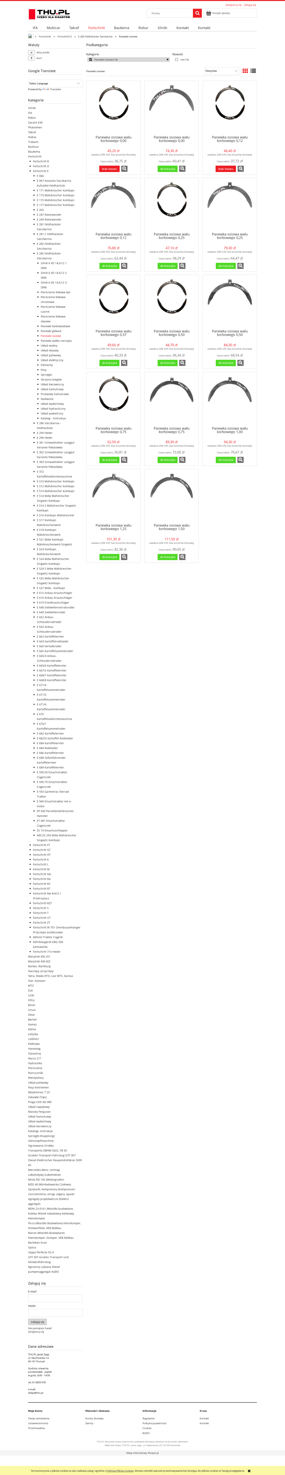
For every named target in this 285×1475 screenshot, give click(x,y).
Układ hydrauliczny (53, 408)
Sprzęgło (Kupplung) (41, 1136)
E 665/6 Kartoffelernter (51, 665)
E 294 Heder (45, 433)
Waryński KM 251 (39, 956)
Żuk (30, 990)
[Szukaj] (197, 13)
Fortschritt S (41, 908)
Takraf (32, 132)
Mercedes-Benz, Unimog (44, 1170)
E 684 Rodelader (47, 748)
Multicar (33, 147)
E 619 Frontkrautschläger (53, 602)
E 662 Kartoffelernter (50, 636)
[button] (124, 169)
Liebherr (33, 1039)
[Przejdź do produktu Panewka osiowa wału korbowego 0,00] (113, 107)
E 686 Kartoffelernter (50, 753)
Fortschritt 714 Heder (46, 951)
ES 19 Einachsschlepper (52, 830)
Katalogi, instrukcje (40, 1131)
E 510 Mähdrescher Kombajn (55, 481)
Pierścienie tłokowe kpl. (56, 292)
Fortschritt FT (41, 845)
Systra (32, 1247)
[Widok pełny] (253, 70)
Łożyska (33, 1034)
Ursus (32, 1010)
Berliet (32, 1019)
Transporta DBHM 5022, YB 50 (47, 1150)
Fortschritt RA (42, 879)
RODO (146, 1433)
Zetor (31, 1014)
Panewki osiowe (51, 336)
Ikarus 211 (34, 1058)
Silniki (32, 108)
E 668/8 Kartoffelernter (51, 680)
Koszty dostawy (94, 1418)
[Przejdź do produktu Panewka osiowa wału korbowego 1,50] (171, 495)
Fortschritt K (41, 859)
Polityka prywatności (154, 1423)
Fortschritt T (41, 913)
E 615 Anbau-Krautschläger (54, 593)
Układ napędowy (39, 1107)
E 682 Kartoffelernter (50, 733)
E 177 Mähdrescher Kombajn (55, 205)
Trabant (33, 142)
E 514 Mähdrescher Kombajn (55, 491)
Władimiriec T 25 (39, 1092)
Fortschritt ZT (41, 922)
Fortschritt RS (41, 884)
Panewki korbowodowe (55, 326)
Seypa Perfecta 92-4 (41, 1252)
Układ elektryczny (52, 360)
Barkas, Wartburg (39, 966)
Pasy (44, 370)
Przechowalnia (36, 1428)
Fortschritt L (40, 864)
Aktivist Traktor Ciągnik (48, 937)
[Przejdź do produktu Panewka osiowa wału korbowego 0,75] (113, 399)
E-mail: (32, 1291)
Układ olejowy (50, 350)
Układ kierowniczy (52, 384)
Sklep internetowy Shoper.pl (142, 1453)
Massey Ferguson (39, 1111)
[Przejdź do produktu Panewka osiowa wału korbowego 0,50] (171, 301)
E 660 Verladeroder (49, 646)
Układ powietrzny (52, 413)
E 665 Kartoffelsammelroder (55, 651)
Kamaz (32, 1024)
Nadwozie (47, 399)
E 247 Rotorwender (49, 214)
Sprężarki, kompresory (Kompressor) (51, 1189)
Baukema (34, 151)
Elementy (47, 365)
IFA (30, 113)
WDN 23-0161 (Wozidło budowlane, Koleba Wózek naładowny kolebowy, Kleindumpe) (51, 1213)
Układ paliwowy (51, 355)
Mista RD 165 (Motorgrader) (46, 1179)
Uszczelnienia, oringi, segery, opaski (51, 1194)
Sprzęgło (46, 374)
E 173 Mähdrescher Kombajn (55, 195)
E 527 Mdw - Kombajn (51, 588)
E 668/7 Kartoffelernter (51, 675)
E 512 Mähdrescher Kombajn (55, 486)
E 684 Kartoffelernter (50, 743)
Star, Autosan (36, 981)
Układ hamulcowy (52, 389)
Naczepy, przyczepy (41, 971)
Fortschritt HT (42, 854)
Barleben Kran (37, 1242)
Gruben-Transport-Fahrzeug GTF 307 (52, 1155)
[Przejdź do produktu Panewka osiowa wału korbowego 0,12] (229, 107)
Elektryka (34, 1044)
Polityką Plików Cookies (120, 1470)
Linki (31, 995)
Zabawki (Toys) (37, 1097)
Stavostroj (34, 1053)
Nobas (32, 137)
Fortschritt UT (42, 918)
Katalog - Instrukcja (53, 418)
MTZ (31, 985)
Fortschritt (34, 156)
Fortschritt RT (41, 888)
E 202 (40, 210)
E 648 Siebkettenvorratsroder (56, 607)
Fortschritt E (41, 171)
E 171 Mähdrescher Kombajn (55, 190)
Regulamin (148, 1418)
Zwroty (89, 1423)
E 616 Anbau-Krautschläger (54, 598)
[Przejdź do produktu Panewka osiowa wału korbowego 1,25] (113, 495)
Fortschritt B (41, 161)
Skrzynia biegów (51, 379)
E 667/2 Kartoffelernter (51, 670)
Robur (32, 117)
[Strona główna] (49, 13)
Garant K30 (35, 122)
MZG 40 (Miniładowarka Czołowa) (49, 1184)
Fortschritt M (41, 869)
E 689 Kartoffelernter (50, 767)
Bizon (31, 1005)
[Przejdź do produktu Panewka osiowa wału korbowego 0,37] (113, 301)
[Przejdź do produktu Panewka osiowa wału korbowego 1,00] (229, 399)
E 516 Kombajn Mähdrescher (55, 515)
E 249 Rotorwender (49, 219)
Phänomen (35, 127)
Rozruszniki (35, 1073)
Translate (55, 89)
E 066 (40, 176)
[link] (128, 59)
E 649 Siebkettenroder (51, 612)
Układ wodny (49, 345)
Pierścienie (35, 1068)
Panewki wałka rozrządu (56, 341)
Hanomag (34, 1048)
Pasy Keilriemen (38, 1087)
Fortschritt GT (42, 850)
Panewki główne (51, 331)
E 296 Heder (45, 437)
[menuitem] (35, 27)
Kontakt (204, 1418)
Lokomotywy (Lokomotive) (44, 1175)
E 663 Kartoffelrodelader (53, 641)
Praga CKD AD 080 (40, 1102)
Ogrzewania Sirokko (41, 1145)
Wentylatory (36, 1078)
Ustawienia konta (38, 1423)
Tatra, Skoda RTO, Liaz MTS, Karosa (50, 976)
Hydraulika (35, 1063)
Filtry (31, 1000)
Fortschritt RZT (42, 903)
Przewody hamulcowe (55, 394)
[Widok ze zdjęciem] (245, 70)
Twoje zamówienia (38, 1418)
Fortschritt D (41, 166)
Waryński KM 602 (39, 961)
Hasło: (32, 1306)
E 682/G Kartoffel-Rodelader (55, 738)
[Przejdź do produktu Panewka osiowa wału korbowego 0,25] (171, 204)
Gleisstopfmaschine (41, 1141)
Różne (32, 1029)
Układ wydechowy (52, 404)
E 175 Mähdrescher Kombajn (55, 200)
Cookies (147, 1428)
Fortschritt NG (42, 874)
